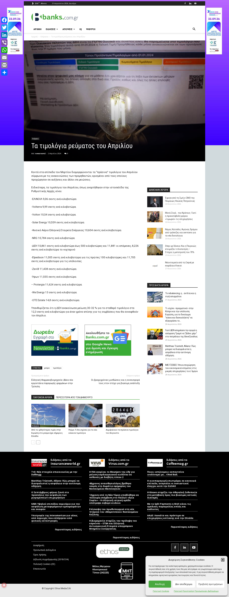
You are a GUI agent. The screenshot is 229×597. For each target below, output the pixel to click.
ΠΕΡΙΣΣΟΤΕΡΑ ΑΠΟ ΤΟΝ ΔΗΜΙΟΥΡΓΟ (74, 397)
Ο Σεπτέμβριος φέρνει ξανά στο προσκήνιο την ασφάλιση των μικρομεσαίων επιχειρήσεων (50, 495)
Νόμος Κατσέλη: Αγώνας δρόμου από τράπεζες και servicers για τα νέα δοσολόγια (181, 232)
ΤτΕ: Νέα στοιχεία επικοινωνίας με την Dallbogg (54, 473)
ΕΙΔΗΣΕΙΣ (50, 29)
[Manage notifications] (4, 585)
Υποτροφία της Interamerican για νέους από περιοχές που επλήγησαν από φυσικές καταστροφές (54, 518)
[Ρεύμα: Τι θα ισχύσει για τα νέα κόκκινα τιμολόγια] (86, 415)
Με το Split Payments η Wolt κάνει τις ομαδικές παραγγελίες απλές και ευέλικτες (169, 506)
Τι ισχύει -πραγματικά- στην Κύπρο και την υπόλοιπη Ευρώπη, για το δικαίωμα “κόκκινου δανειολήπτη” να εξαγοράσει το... (179, 314)
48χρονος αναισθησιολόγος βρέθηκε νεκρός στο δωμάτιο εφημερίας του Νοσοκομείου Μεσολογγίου (110, 486)
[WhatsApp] (4, 50)
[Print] (4, 65)
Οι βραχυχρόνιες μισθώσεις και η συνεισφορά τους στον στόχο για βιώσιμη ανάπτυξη (115, 382)
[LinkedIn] (4, 35)
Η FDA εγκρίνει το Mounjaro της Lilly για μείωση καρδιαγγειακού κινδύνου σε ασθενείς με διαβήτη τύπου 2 (112, 474)
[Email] (4, 57)
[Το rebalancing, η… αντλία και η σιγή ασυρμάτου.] (155, 297)
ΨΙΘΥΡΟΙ (90, 29)
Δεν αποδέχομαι (183, 584)
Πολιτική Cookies (161, 591)
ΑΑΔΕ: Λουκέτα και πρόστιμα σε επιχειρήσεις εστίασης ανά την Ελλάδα (170, 517)
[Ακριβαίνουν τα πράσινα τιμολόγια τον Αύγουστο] (123, 415)
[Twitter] (4, 27)
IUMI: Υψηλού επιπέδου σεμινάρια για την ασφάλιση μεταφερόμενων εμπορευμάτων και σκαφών (56, 506)
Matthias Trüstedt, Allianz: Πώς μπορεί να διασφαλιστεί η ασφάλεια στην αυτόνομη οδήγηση (55, 483)
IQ (80, 29)
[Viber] (4, 42)
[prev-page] (33, 442)
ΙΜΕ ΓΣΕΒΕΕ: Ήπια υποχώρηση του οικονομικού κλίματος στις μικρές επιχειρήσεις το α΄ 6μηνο (181, 368)
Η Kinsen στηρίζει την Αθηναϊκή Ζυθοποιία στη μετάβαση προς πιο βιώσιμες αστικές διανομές (172, 495)
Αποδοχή (160, 584)
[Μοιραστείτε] (4, 72)
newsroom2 (40, 153)
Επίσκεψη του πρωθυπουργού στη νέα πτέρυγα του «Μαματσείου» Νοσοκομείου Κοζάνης (113, 512)
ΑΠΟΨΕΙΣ (67, 29)
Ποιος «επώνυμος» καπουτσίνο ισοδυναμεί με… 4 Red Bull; (165, 473)
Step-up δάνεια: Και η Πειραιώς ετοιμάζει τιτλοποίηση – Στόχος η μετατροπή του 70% (180, 249)
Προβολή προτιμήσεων (210, 584)
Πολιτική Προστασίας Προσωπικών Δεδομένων (196, 591)
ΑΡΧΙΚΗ (37, 29)
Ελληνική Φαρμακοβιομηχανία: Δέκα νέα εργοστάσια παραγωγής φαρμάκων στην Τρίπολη (52, 383)
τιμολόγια (57, 368)
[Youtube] (195, 3)
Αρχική (34, 36)
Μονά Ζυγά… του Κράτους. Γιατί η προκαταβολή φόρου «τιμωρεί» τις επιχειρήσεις (180, 216)
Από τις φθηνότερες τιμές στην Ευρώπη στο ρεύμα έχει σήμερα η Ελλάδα (46, 433)
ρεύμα (47, 368)
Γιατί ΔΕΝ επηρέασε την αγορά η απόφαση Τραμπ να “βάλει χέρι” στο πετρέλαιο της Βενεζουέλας (181, 333)
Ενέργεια (44, 36)
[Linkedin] (190, 3)
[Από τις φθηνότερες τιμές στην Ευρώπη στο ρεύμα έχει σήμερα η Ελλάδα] (48, 415)
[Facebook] (185, 3)
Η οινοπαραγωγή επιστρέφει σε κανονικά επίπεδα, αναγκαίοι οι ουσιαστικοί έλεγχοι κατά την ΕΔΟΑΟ (171, 483)
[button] (222, 559)
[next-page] (38, 442)
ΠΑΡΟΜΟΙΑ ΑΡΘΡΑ (42, 397)
